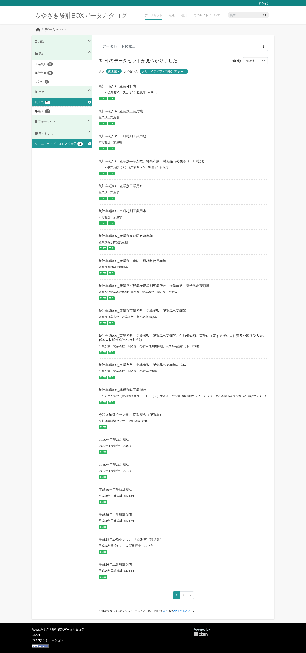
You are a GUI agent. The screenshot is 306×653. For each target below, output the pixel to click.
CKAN (200, 634)
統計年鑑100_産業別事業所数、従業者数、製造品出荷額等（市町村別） (152, 160)
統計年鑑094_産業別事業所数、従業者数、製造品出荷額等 (142, 310)
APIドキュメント (182, 610)
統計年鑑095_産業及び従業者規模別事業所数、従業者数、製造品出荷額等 (154, 285)
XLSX (103, 98)
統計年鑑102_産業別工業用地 (121, 111)
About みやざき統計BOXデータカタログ (58, 629)
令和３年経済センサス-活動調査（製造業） (131, 414)
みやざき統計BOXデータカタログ (80, 15)
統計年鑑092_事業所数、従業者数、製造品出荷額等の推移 (142, 364)
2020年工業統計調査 (114, 439)
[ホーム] (38, 29)
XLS (111, 98)
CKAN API (38, 635)
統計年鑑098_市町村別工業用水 (122, 210)
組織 (172, 15)
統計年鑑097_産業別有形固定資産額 (126, 235)
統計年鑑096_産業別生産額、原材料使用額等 (132, 260)
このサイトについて (207, 15)
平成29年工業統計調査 (115, 514)
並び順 (236, 61)
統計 (184, 15)
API (165, 610)
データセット (153, 15)
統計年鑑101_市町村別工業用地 (122, 136)
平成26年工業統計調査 (115, 564)
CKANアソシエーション (47, 640)
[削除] (118, 71)
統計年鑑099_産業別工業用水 (121, 185)
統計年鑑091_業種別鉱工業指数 (122, 389)
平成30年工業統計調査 (115, 489)
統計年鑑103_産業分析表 (117, 86)
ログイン (264, 3)
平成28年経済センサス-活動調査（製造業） (131, 539)
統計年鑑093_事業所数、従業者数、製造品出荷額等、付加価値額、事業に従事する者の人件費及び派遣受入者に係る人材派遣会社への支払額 (182, 337)
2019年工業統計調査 (114, 464)
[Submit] (265, 15)
